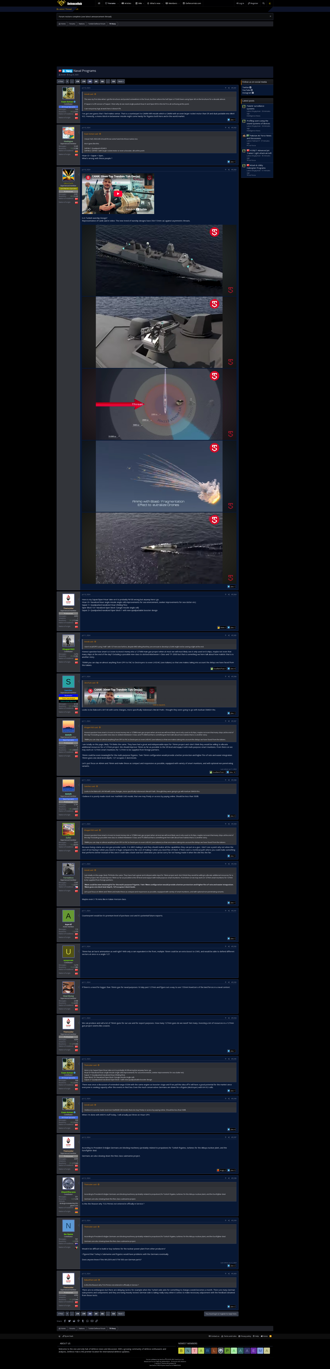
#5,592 (233, 946)
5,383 (76, 656)
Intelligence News (253, 116)
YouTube (246, 90)
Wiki (140, 3)
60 (71, 196)
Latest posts (248, 100)
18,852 (75, 706)
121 (70, 706)
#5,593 (233, 982)
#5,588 (233, 780)
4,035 (76, 1003)
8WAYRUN (177, 1365)
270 (76, 931)
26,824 (75, 750)
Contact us (215, 1336)
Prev (61, 81)
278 (77, 81)
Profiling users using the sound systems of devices (258, 122)
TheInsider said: (90, 1065)
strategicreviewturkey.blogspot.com (69, 1204)
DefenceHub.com (193, 3)
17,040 (75, 620)
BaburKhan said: (90, 1280)
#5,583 (233, 170)
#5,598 (233, 1178)
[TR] (60, 70)
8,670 (76, 845)
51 (70, 620)
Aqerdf (68, 924)
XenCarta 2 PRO (155, 1365)
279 (83, 81)
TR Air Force (251, 160)
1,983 (76, 967)
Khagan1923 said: (91, 727)
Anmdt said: (88, 94)
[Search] (263, 3)
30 (71, 112)
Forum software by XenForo (165, 1359)
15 (71, 845)
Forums (112, 3)
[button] (118, 3)
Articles (128, 3)
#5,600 (233, 1274)
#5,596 (233, 1099)
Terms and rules (230, 1336)
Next (120, 81)
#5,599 (233, 1220)
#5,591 (233, 911)
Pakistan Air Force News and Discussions (259, 137)
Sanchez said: (89, 786)
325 (113, 81)
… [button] (72, 81)
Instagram (247, 92)
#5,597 (233, 1137)
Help (257, 1336)
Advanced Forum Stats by (165, 1361)
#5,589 (233, 824)
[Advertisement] (165, 47)
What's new (155, 3)
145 (70, 750)
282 (102, 81)
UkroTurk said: (90, 683)
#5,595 (233, 1059)
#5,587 (233, 721)
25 (71, 656)
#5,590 (233, 864)
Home (99, 3)
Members (173, 3)
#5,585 (233, 635)
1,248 (76, 1199)
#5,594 (233, 1018)
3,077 (76, 885)
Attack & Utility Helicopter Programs (256, 166)
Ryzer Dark (68, 1336)
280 (90, 81)
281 (96, 81)
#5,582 (233, 128)
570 (76, 1241)
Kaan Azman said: (91, 134)
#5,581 (233, 88)
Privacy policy (246, 1336)
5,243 (76, 196)
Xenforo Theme (165, 1363)
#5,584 (233, 594)
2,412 (76, 112)
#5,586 (233, 676)
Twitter (246, 87)
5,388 (76, 148)
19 (71, 148)
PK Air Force (251, 145)
